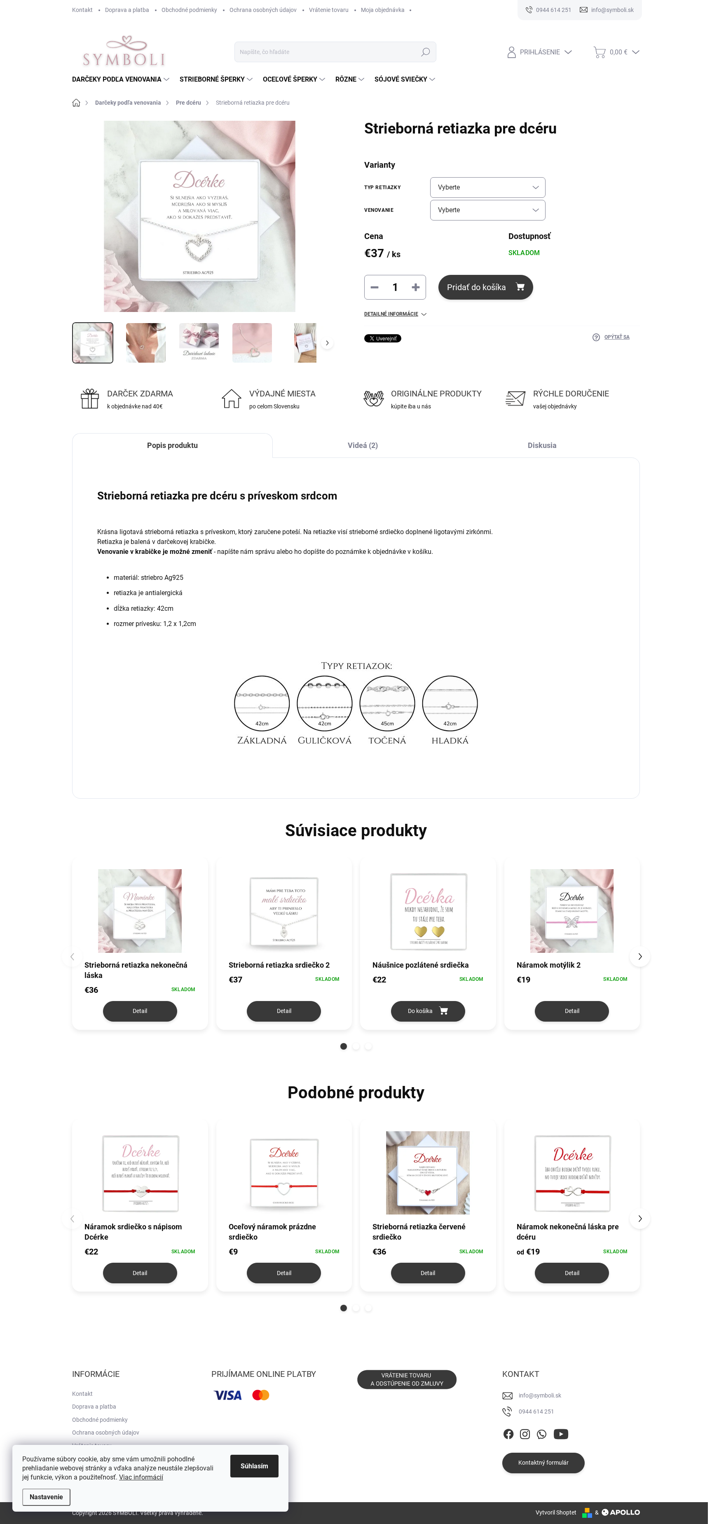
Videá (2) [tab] (363, 445)
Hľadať (425, 52)
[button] (343, 1046)
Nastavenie (46, 1497)
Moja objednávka (383, 10)
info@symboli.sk (540, 1395)
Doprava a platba (127, 10)
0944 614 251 (536, 1411)
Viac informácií (141, 1477)
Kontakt (82, 10)
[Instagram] (525, 1432)
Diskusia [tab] (542, 445)
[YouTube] (561, 1432)
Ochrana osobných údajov (263, 10)
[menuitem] (121, 79)
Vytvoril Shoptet (556, 1512)
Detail (140, 1011)
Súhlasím (254, 1466)
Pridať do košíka (476, 287)
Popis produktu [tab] (172, 445)
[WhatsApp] (541, 1432)
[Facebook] (508, 1432)
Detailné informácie (391, 314)
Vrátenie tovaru (329, 10)
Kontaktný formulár (543, 1462)
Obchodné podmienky (189, 10)
